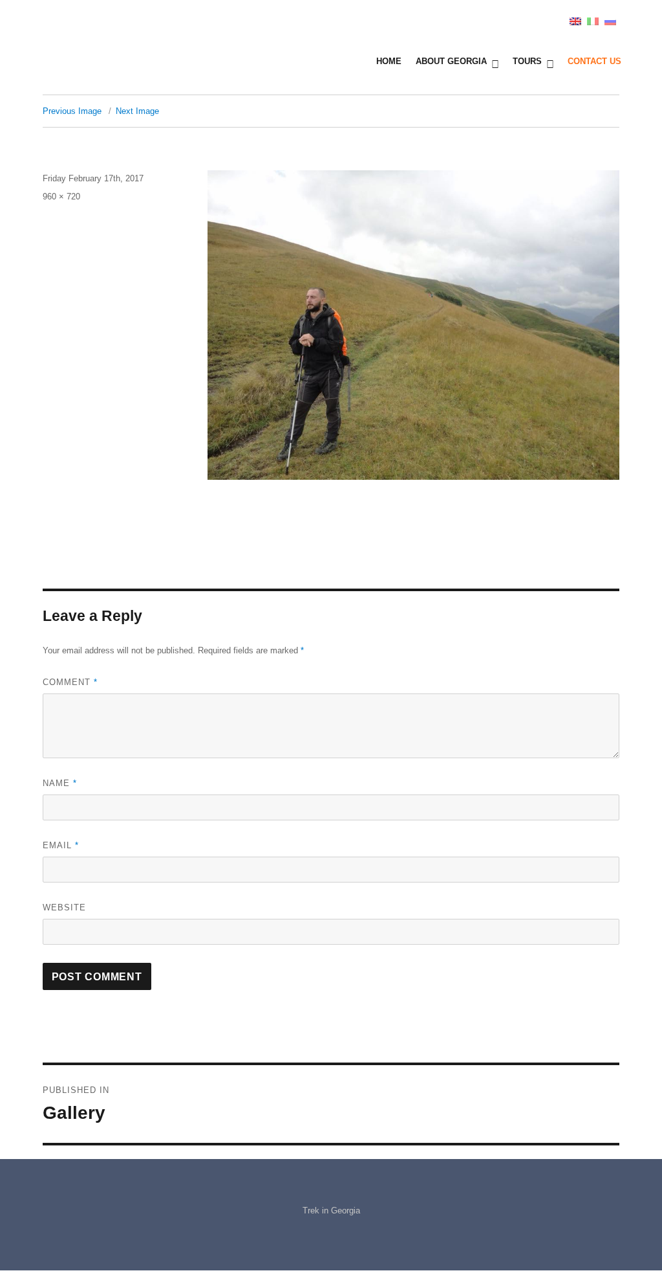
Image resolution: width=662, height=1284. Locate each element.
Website (64, 907)
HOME (388, 61)
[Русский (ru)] (610, 20)
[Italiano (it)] (593, 20)
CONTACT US (594, 61)
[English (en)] (575, 20)
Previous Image (72, 111)
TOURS (527, 61)
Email (61, 845)
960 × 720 (61, 196)
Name (60, 783)
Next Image (137, 111)
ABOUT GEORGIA (451, 61)
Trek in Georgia (331, 1210)
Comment (70, 682)
